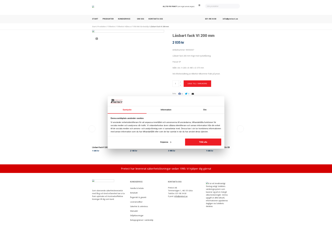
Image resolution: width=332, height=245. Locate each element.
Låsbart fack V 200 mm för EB (104, 147)
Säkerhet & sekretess (139, 206)
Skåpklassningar (136, 215)
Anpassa (164, 142)
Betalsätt (134, 193)
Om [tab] (204, 110)
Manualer (134, 211)
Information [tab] (166, 110)
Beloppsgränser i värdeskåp (141, 220)
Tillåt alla (203, 142)
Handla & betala (137, 188)
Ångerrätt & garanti (138, 197)
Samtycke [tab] (127, 110)
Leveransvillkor (136, 202)
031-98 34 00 (180, 193)
